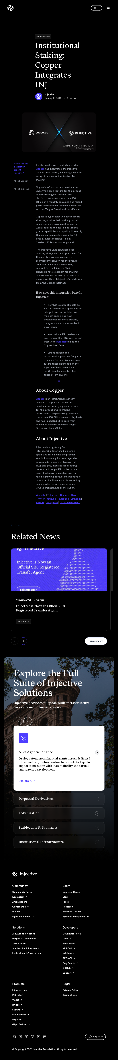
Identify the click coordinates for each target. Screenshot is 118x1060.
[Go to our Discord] (14, 1037)
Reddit (40, 502)
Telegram (52, 495)
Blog (73, 495)
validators (62, 341)
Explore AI (25, 781)
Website (40, 495)
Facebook (63, 499)
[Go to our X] (20, 1037)
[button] (59, 758)
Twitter (40, 499)
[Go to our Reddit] (26, 1037)
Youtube (51, 499)
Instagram (52, 502)
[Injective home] (29, 874)
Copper (40, 169)
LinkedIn (76, 499)
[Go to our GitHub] (32, 1037)
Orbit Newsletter (70, 502)
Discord (64, 495)
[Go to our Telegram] (45, 1037)
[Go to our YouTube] (39, 1037)
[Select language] (96, 8)
